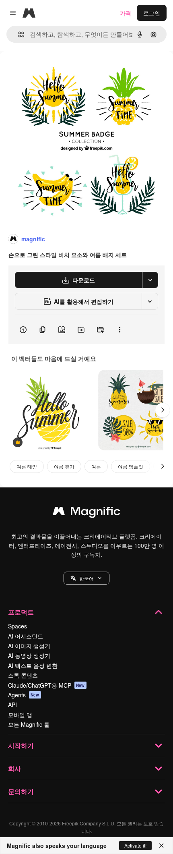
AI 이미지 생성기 (29, 646)
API (12, 705)
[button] (86, 578)
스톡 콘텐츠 (23, 675)
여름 (96, 466)
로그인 (151, 13)
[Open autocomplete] (18, 34)
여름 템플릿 (130, 466)
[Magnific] (86, 513)
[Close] (161, 845)
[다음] (162, 410)
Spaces (17, 626)
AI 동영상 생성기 (29, 655)
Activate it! (135, 845)
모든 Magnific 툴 (28, 724)
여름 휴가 (64, 466)
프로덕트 (21, 612)
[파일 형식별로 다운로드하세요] (150, 280)
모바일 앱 (20, 715)
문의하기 (21, 791)
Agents (23, 695)
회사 (14, 768)
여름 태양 (26, 466)
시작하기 (21, 745)
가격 (125, 13)
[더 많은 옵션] (119, 329)
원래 (46, 69)
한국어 (86, 578)
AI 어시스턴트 (25, 636)
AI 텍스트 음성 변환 (33, 665)
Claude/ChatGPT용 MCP (46, 685)
